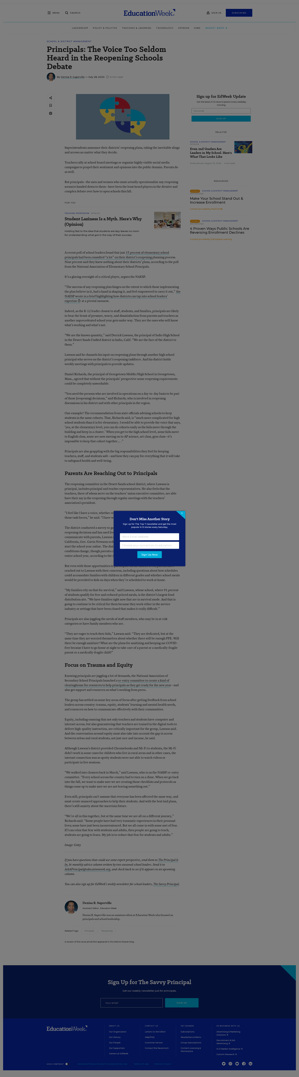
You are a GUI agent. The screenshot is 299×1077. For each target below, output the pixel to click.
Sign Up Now (149, 554)
